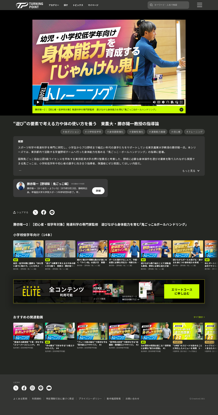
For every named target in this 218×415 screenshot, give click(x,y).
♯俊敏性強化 (136, 131)
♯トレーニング (194, 131)
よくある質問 (20, 398)
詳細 (98, 190)
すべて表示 (198, 317)
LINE (40, 388)
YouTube (49, 388)
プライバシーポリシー (90, 398)
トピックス (78, 5)
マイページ (93, 5)
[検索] (151, 5)
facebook (24, 388)
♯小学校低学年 (93, 131)
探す (66, 5)
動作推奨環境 (114, 398)
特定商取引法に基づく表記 (60, 398)
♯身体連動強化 (115, 131)
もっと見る (188, 170)
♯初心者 (175, 131)
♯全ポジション (71, 131)
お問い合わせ (132, 398)
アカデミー (54, 5)
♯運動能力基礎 (157, 131)
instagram (32, 388)
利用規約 (36, 398)
